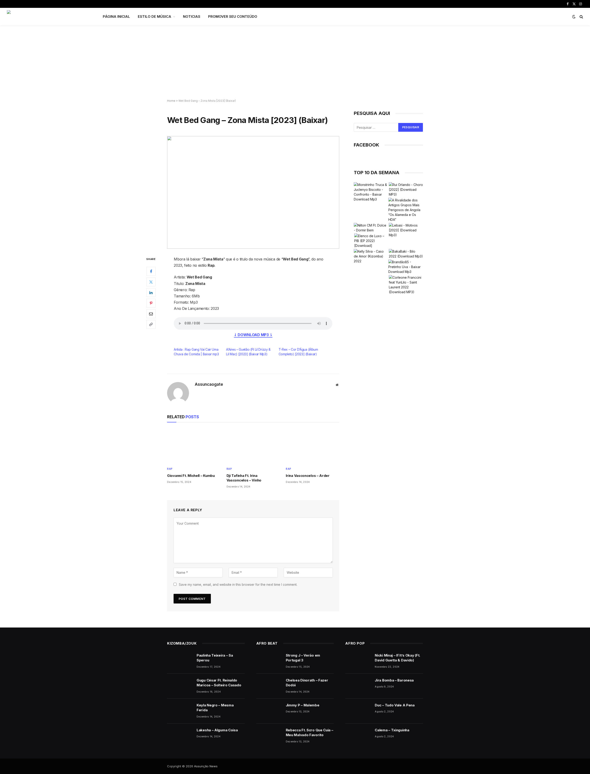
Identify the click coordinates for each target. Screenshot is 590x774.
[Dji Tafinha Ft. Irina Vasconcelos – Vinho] (253, 445)
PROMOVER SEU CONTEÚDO (232, 16)
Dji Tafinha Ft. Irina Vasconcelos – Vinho (244, 477)
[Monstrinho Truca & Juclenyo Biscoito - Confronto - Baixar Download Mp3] (371, 192)
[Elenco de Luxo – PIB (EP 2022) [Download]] (371, 240)
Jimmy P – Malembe (302, 705)
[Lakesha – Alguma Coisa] (179, 736)
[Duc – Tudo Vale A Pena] (358, 711)
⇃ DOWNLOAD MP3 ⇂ (253, 334)
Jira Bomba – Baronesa (394, 680)
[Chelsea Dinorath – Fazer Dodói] (269, 686)
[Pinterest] (151, 303)
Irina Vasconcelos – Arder (308, 475)
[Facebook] (151, 271)
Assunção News (206, 766)
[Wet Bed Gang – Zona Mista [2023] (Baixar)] (253, 192)
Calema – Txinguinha (392, 730)
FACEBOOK (366, 145)
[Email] (151, 313)
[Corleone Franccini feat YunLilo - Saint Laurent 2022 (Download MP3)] (406, 284)
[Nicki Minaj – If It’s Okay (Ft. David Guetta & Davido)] (358, 661)
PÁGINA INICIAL (116, 16)
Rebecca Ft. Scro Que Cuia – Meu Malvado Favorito (309, 732)
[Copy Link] (151, 324)
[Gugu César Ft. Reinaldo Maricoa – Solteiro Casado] (179, 686)
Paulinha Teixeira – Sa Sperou (215, 657)
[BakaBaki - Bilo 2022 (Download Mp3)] (406, 254)
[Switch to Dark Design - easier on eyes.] (574, 16)
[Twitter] (151, 281)
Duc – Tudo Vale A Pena (394, 705)
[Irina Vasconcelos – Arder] (312, 445)
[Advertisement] (295, 62)
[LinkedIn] (151, 292)
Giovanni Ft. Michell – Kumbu (191, 475)
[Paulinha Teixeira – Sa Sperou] (179, 661)
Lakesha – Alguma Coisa (217, 730)
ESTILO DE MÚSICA (154, 16)
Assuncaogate (209, 384)
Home (171, 100)
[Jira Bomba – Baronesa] (358, 686)
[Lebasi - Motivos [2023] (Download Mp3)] (406, 230)
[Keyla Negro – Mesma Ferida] (179, 711)
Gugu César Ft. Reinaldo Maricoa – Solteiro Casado (219, 682)
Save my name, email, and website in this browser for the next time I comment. (238, 584)
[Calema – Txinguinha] (358, 736)
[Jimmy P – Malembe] (269, 711)
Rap (170, 468)
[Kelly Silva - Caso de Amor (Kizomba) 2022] (371, 256)
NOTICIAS (191, 16)
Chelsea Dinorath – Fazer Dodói (307, 682)
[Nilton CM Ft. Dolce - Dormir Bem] (371, 228)
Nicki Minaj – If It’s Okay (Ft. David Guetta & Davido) (397, 657)
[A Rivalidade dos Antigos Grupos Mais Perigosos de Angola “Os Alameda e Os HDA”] (405, 210)
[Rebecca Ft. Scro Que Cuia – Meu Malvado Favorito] (269, 736)
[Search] (581, 17)
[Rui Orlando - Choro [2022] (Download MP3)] (406, 189)
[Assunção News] (49, 16)
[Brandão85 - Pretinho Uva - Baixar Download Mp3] (405, 267)
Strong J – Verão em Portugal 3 (303, 657)
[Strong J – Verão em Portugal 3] (269, 661)
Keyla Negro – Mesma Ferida (215, 707)
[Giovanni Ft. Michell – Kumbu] (194, 445)
